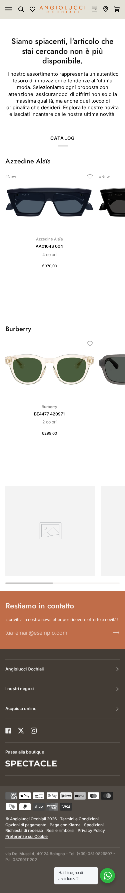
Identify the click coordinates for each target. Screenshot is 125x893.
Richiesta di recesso (24, 830)
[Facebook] (8, 731)
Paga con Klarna (65, 825)
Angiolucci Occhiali (28, 819)
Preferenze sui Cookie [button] (26, 836)
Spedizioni (94, 825)
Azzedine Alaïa (28, 161)
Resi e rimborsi (60, 830)
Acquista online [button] (20, 708)
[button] (90, 176)
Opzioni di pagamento (25, 825)
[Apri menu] (15, 9)
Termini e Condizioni (79, 819)
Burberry (18, 329)
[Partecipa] (111, 632)
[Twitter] (21, 731)
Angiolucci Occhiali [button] (24, 669)
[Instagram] (34, 731)
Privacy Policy (91, 830)
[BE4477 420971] (49, 369)
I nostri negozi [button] (19, 688)
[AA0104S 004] (49, 202)
